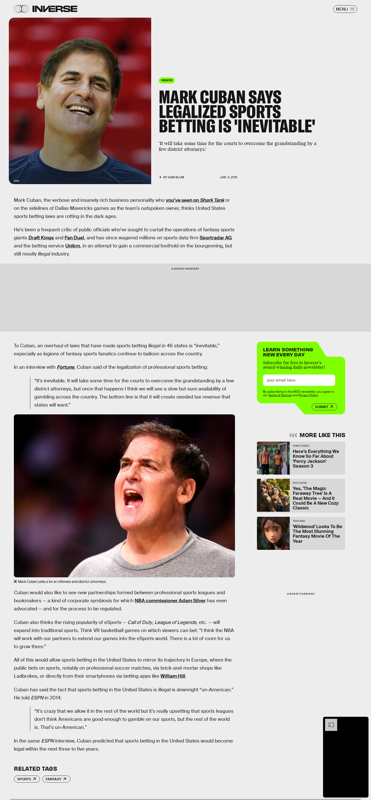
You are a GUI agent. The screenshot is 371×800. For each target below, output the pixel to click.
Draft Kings (41, 238)
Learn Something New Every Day (288, 351)
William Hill (173, 676)
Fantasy (53, 779)
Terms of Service (280, 395)
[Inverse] (55, 9)
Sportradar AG (216, 238)
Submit (321, 407)
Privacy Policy (308, 395)
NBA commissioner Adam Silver (170, 600)
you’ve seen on (195, 200)
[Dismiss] (363, 721)
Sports (24, 779)
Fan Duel (74, 238)
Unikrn (72, 246)
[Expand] (329, 721)
